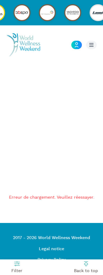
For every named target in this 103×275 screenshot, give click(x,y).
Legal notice (51, 249)
